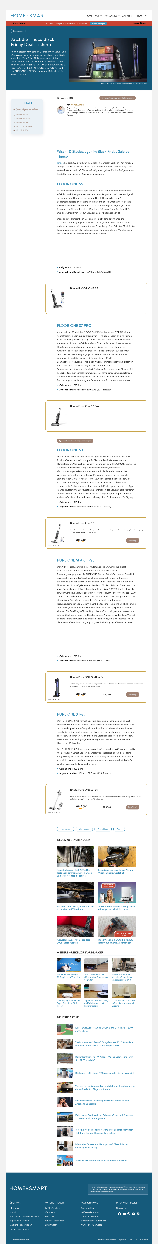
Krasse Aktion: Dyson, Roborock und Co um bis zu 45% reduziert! (75, 908)
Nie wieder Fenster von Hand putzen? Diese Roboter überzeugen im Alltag (101, 1146)
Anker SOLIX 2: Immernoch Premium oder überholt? (101, 1160)
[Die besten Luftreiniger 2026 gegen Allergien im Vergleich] (65, 1073)
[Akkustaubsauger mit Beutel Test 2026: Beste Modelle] (75, 926)
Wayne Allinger (77, 105)
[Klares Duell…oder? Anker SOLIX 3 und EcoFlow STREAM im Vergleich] (65, 1029)
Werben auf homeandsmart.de (25, 1216)
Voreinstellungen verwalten (107, 1239)
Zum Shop (132, 540)
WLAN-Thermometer (91, 1224)
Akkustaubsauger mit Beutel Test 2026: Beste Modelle (73, 941)
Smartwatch (51, 1224)
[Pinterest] (129, 1214)
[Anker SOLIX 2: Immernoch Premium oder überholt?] (65, 1160)
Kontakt (13, 1212)
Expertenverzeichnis (20, 1220)
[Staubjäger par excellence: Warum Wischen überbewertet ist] (117, 856)
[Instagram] (133, 1214)
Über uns (14, 1208)
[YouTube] (124, 1214)
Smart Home (93, 16)
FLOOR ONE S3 (22, 122)
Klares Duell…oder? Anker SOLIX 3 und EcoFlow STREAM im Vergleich (104, 1029)
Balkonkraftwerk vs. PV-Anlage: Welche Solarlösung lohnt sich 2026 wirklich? (104, 1058)
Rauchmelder (87, 1208)
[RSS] (138, 1214)
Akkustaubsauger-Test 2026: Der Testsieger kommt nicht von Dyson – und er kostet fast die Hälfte (75, 872)
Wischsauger (84, 829)
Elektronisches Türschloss (93, 1220)
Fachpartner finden (19, 1228)
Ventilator (50, 1212)
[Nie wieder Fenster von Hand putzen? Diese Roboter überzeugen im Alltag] (65, 1146)
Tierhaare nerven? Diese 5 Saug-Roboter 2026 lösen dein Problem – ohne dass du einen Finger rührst (104, 1044)
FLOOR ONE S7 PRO (23, 118)
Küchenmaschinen (90, 1216)
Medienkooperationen (21, 1224)
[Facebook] (119, 1214)
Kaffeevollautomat (90, 1212)
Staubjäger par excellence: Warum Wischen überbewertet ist (115, 871)
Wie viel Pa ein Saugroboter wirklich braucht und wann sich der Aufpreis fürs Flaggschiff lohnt (105, 1087)
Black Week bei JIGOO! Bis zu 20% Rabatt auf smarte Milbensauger (115, 941)
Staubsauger (18, 31)
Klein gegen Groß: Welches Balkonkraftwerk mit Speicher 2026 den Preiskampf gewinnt (104, 1117)
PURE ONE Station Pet (24, 126)
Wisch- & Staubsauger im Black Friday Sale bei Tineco (27, 110)
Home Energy (110, 16)
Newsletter (122, 1208)
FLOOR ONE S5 (22, 115)
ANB (130, 1239)
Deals (119, 829)
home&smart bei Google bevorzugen (119, 98)
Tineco (60, 162)
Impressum (122, 1239)
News (139, 16)
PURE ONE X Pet (22, 130)
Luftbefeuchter (53, 1208)
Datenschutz (144, 1239)
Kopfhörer (50, 1216)
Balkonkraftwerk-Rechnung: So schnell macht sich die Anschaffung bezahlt (102, 1102)
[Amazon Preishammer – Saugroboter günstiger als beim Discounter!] (117, 892)
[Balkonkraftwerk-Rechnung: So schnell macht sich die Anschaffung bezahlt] (65, 1102)
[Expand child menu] (101, 16)
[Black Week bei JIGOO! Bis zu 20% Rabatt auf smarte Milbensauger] (117, 926)
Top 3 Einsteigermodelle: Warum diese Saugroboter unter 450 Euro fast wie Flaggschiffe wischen (104, 1131)
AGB (136, 1239)
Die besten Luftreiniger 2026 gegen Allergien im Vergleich (104, 1073)
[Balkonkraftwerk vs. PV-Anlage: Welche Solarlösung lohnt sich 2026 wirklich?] (65, 1058)
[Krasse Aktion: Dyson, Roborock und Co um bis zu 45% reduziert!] (75, 892)
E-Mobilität (127, 16)
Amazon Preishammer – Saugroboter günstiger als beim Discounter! (117, 908)
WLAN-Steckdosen (54, 1220)
